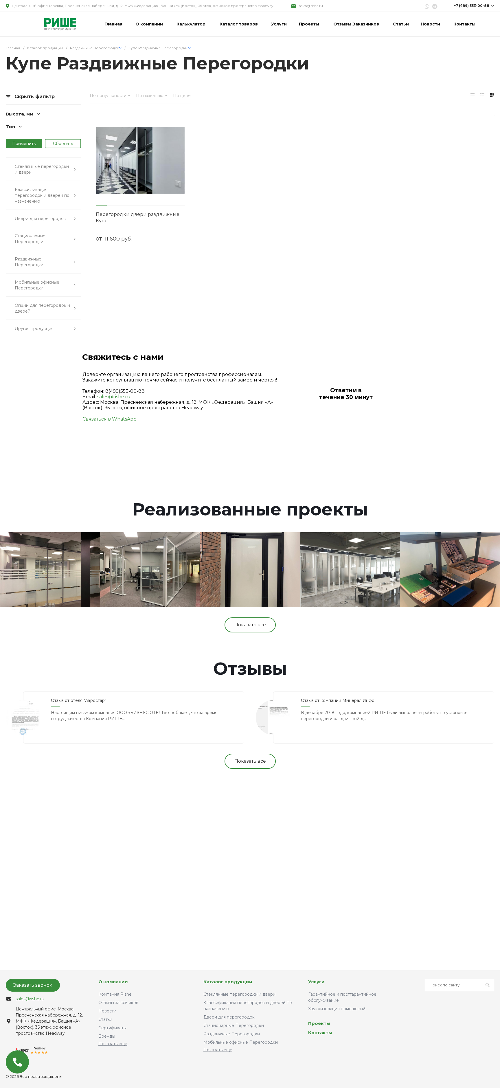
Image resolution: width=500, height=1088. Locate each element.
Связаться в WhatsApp (109, 419)
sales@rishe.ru (311, 5)
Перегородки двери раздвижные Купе (137, 217)
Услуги (316, 981)
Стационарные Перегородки (233, 1025)
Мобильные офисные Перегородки (240, 1042)
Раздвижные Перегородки (231, 1033)
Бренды (106, 1036)
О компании (113, 981)
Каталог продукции (227, 981)
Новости (107, 1011)
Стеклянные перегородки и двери (239, 994)
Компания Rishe (115, 994)
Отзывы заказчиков (118, 1002)
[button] (101, 205)
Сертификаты (112, 1027)
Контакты (320, 1032)
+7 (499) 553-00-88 (471, 5)
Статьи (105, 1019)
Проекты (319, 1023)
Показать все (250, 625)
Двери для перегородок (229, 1017)
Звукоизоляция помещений (336, 1008)
